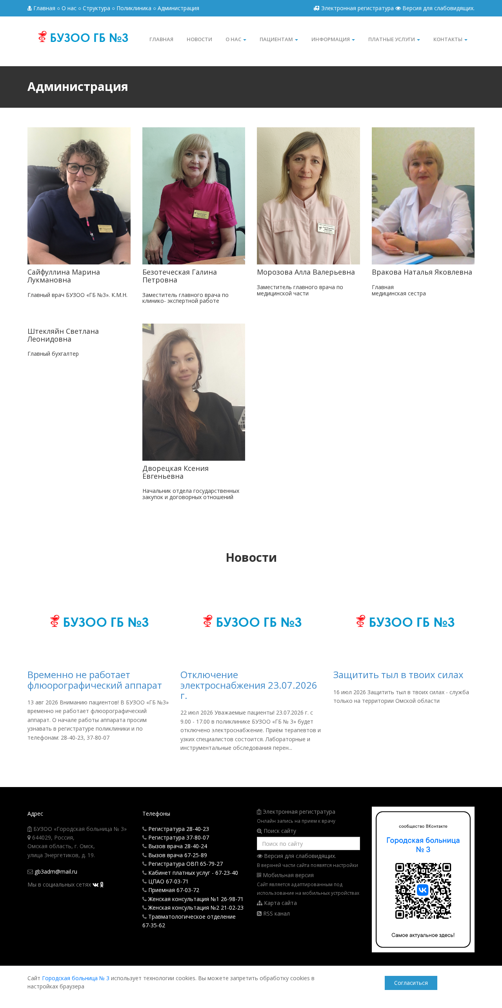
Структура (96, 8)
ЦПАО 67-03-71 (168, 881)
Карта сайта (279, 903)
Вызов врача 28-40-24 (177, 846)
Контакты (448, 39)
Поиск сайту (280, 830)
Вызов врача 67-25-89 (177, 855)
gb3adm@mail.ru (56, 871)
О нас (234, 39)
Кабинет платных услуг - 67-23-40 (193, 872)
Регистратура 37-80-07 (178, 837)
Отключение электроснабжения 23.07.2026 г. (248, 685)
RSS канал (276, 913)
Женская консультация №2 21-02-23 (196, 907)
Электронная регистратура (357, 8)
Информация (331, 39)
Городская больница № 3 (75, 978)
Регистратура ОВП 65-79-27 (185, 863)
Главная (44, 8)
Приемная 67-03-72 (173, 890)
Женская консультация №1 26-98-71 (196, 899)
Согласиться (411, 982)
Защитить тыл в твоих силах (398, 674)
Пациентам (277, 39)
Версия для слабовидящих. (438, 8)
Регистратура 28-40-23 (178, 828)
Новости (199, 39)
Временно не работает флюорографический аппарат (94, 679)
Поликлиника (133, 8)
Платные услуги (392, 39)
